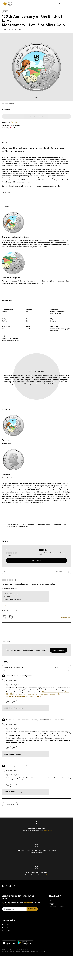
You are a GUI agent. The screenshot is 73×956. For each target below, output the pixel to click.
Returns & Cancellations (57, 907)
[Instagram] (7, 886)
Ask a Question (59, 650)
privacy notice (7, 904)
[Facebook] (3, 886)
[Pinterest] (14, 886)
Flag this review (66, 617)
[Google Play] (25, 943)
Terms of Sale (34, 951)
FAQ (50, 901)
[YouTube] (10, 886)
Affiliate (42, 951)
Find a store (6, 928)
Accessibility (6, 931)
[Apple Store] (9, 943)
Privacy (18, 951)
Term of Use (25, 951)
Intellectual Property (8, 951)
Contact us (28, 902)
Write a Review (36, 560)
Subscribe (32, 909)
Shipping (52, 904)
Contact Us (6, 925)
